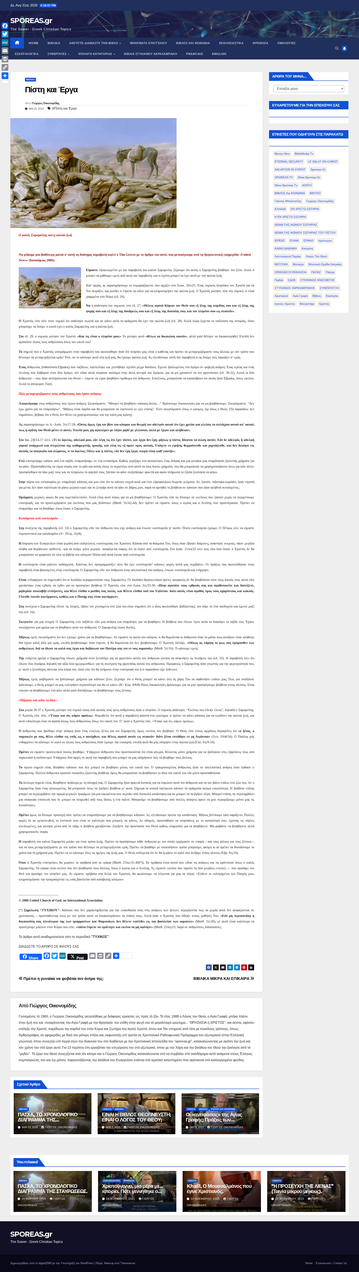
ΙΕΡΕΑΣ (280, 240)
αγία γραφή (300, 296)
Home (308, 1263)
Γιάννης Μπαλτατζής (288, 201)
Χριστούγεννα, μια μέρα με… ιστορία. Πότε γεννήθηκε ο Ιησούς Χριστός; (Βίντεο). (132, 1191)
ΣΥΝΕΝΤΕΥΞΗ (329, 288)
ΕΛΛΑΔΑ (280, 209)
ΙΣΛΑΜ (294, 240)
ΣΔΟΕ (292, 280)
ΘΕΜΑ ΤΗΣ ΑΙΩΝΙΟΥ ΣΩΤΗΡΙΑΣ (296, 224)
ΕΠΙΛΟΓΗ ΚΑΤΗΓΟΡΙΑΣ (96, 54)
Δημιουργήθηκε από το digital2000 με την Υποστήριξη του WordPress (52, 1263)
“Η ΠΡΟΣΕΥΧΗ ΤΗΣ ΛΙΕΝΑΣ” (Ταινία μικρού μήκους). (302, 1188)
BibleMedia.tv (304, 153)
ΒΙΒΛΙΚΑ (54, 43)
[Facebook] (5, 26)
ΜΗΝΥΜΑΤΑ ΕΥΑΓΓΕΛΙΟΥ (148, 43)
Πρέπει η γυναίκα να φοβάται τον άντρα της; (63, 978)
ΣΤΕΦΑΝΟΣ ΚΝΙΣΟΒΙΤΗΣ (317, 280)
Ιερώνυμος (325, 240)
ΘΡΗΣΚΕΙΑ (260, 43)
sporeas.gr (318, 169)
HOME (33, 43)
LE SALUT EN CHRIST (323, 161)
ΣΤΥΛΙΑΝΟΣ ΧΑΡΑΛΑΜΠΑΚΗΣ (295, 288)
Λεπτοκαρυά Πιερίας (288, 256)
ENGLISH (219, 54)
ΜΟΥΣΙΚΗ (281, 264)
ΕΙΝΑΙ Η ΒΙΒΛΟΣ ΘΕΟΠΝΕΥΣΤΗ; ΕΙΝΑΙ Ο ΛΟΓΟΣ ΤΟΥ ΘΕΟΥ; (136, 1117)
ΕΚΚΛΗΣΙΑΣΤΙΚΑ (231, 43)
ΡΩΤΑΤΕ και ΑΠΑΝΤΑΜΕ (223, 1109)
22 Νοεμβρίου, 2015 (205, 1198)
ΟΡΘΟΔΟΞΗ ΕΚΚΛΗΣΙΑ (290, 272)
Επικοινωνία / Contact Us (331, 1263)
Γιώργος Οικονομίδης (46, 103)
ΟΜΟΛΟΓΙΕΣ (286, 43)
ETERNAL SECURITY (289, 161)
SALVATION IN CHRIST (290, 169)
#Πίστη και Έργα (64, 108)
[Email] (5, 51)
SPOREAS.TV (284, 177)
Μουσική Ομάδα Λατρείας (325, 264)
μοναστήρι (307, 303)
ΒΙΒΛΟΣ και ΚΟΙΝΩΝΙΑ (193, 43)
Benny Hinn (282, 153)
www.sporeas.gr (309, 177)
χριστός (324, 303)
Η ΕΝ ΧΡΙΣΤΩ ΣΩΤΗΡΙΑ (290, 217)
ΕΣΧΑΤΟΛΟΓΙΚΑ (26, 54)
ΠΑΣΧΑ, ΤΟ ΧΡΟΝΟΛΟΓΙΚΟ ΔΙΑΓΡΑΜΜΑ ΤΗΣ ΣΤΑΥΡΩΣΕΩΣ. (47, 1119)
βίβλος (316, 296)
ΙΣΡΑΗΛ (308, 240)
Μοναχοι (298, 264)
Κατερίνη (307, 248)
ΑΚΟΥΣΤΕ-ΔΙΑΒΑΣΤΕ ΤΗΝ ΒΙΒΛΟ (94, 43)
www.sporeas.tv (286, 185)
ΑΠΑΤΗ (307, 185)
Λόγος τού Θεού (316, 256)
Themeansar (127, 1263)
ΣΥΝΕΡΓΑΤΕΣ (58, 54)
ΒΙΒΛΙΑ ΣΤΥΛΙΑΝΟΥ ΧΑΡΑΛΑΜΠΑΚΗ (150, 54)
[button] (337, 48)
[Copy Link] (5, 67)
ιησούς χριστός (285, 303)
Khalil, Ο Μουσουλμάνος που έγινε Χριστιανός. (219, 1188)
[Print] (5, 59)
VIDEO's (107, 1109)
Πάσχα (330, 272)
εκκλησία (332, 296)
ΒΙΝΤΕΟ (315, 193)
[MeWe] (5, 42)
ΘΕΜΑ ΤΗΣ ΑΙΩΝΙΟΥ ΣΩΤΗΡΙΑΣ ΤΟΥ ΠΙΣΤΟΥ (305, 232)
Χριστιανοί (281, 296)
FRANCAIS (194, 54)
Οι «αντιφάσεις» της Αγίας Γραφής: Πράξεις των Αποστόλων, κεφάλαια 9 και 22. (220, 1119)
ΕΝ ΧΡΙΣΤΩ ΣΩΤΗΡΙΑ (305, 209)
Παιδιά (279, 280)
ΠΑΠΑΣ (316, 272)
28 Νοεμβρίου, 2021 (121, 1198)
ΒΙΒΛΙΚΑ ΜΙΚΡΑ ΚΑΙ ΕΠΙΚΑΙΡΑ (221, 978)
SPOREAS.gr (31, 20)
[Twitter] (5, 34)
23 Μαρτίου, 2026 (34, 1198)
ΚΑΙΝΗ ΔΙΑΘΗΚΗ (286, 248)
